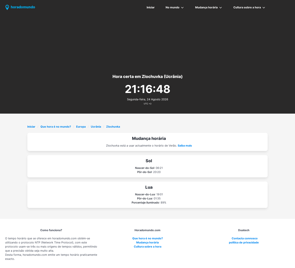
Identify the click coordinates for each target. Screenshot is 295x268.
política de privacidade (244, 242)
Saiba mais (185, 145)
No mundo (172, 7)
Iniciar (151, 7)
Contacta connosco (245, 238)
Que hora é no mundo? (55, 126)
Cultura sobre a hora (247, 7)
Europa (81, 126)
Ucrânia (96, 126)
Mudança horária (206, 7)
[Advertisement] (147, 40)
